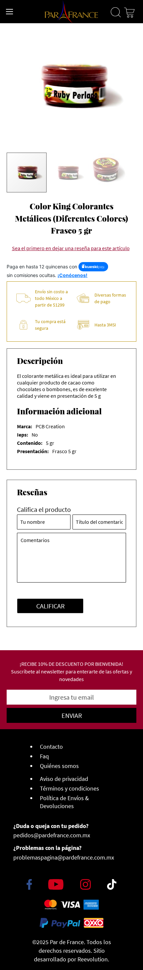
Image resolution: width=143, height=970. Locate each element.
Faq (44, 756)
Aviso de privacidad (64, 779)
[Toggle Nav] (9, 11)
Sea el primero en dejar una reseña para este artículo (71, 248)
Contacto (51, 746)
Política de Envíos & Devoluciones (64, 802)
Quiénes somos (59, 766)
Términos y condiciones (69, 788)
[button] (67, 173)
